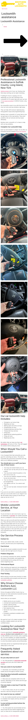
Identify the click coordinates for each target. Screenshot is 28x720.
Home (5, 26)
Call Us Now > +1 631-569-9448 (10, 501)
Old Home (4, 8)
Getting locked (5, 91)
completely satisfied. (6, 580)
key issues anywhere (7, 101)
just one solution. (21, 131)
